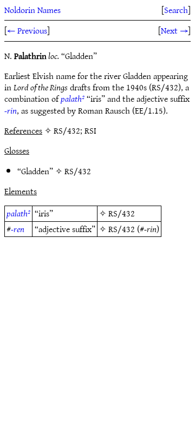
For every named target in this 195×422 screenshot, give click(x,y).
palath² (72, 98)
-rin (10, 110)
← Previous (27, 30)
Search (176, 9)
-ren (17, 228)
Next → (174, 30)
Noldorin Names (32, 9)
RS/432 (77, 171)
